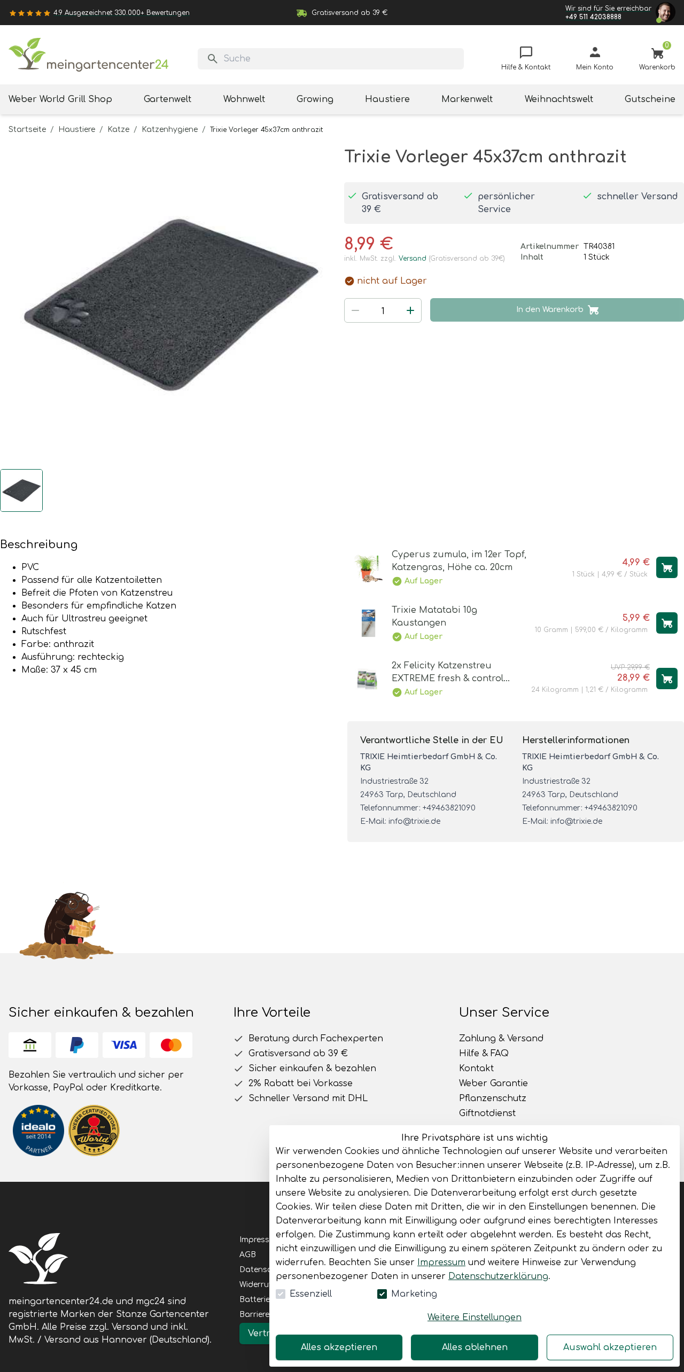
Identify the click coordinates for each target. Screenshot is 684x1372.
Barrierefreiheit (266, 1315)
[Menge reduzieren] (355, 310)
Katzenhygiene (170, 130)
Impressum (441, 1262)
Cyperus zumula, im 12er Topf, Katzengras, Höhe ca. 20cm (459, 561)
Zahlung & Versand (501, 1038)
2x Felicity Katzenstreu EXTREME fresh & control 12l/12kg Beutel (447, 673)
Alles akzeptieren (339, 1347)
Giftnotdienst (487, 1113)
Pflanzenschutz (492, 1098)
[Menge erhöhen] (410, 310)
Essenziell (311, 1294)
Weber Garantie (493, 1083)
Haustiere (76, 130)
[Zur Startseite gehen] (89, 55)
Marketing (414, 1294)
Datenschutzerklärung (498, 1276)
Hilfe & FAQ (484, 1053)
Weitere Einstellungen (475, 1317)
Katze (118, 130)
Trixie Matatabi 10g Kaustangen (434, 616)
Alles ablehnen (475, 1347)
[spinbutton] (382, 311)
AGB (247, 1255)
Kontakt (476, 1068)
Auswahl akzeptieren (610, 1347)
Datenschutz (264, 1270)
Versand (412, 258)
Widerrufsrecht (267, 1285)
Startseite (27, 130)
